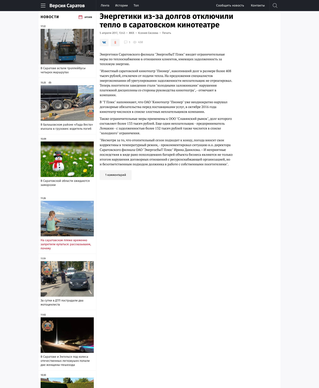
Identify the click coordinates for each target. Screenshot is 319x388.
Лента (105, 5)
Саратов (67, 6)
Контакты (258, 5)
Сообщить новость (230, 5)
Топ (136, 5)
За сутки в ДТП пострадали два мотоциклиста (62, 302)
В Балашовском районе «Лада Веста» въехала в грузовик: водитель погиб (67, 126)
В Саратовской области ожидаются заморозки (65, 183)
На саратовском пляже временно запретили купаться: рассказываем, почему (66, 244)
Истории (121, 5)
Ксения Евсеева (148, 33)
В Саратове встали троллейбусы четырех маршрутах (63, 70)
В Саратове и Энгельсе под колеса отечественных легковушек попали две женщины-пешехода (65, 361)
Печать (166, 33)
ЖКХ (131, 33)
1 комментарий (115, 175)
